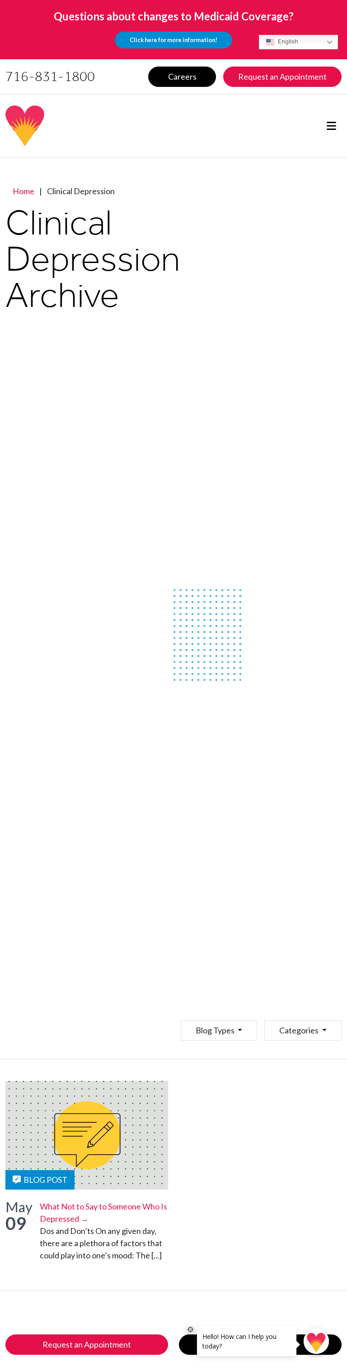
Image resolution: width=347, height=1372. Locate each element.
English (287, 41)
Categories (299, 1030)
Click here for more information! (173, 39)
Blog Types (216, 1030)
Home (23, 191)
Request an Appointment (86, 1344)
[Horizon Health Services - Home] (85, 125)
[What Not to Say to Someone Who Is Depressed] (86, 1135)
